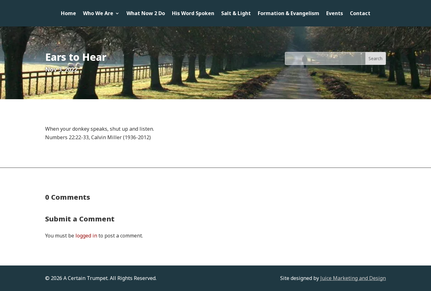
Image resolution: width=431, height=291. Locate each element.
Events (334, 14)
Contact (360, 14)
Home (68, 14)
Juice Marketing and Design (353, 278)
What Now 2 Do (146, 14)
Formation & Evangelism (288, 14)
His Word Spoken (193, 14)
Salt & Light (236, 14)
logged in (86, 235)
